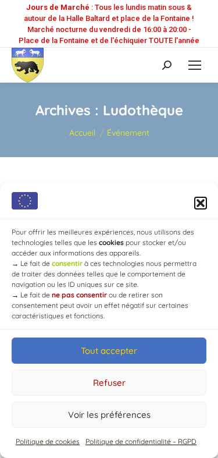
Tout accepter (109, 350)
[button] (200, 203)
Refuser (109, 382)
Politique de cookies (48, 441)
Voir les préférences (109, 414)
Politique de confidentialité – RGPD (140, 441)
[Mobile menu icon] (194, 65)
